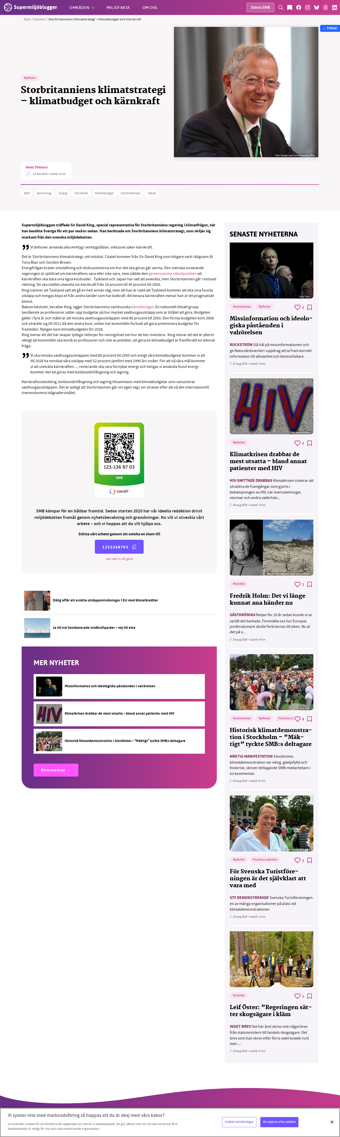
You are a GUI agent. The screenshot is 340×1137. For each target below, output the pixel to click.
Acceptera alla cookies (279, 1121)
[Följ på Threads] (325, 7)
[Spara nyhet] (309, 307)
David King (44, 193)
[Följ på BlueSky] (316, 7)
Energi (63, 193)
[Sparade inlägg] (289, 7)
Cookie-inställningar (239, 1121)
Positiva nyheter (290, 718)
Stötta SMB (260, 8)
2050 (27, 193)
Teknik (152, 193)
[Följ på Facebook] (298, 7)
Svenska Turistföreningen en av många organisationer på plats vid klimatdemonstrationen (271, 903)
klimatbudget (142, 306)
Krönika (239, 584)
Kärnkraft (81, 193)
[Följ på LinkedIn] (334, 7)
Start (27, 19)
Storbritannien (130, 193)
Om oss (149, 7)
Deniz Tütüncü (37, 167)
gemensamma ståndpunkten (173, 273)
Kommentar (53, 770)
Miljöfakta (118, 7)
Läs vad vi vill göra (119, 558)
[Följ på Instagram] (307, 7)
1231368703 (115, 547)
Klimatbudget (104, 193)
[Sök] (280, 7)
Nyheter (40, 19)
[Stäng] (332, 1121)
